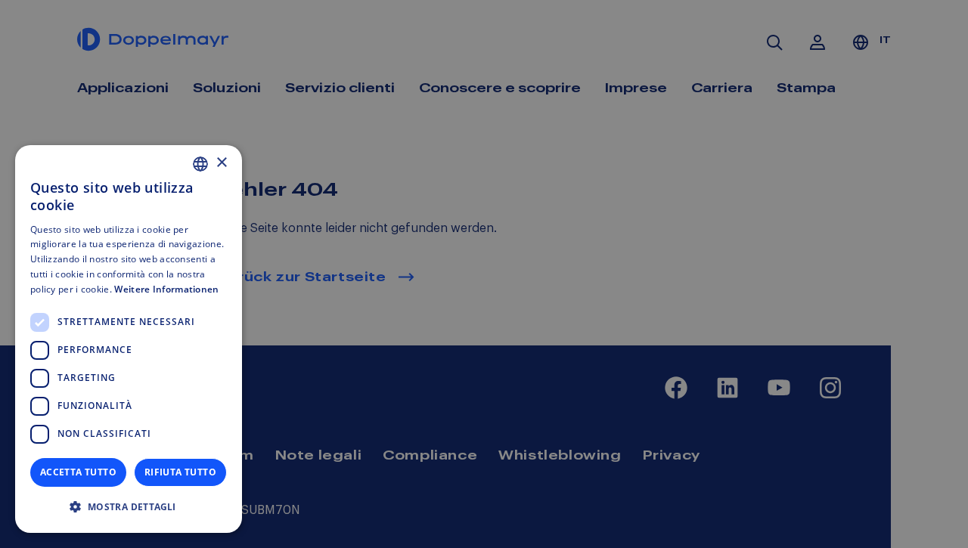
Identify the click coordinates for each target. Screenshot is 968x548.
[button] (128, 507)
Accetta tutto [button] (78, 472)
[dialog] (128, 339)
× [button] (221, 163)
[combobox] (200, 164)
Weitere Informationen (166, 289)
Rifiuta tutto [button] (180, 472)
